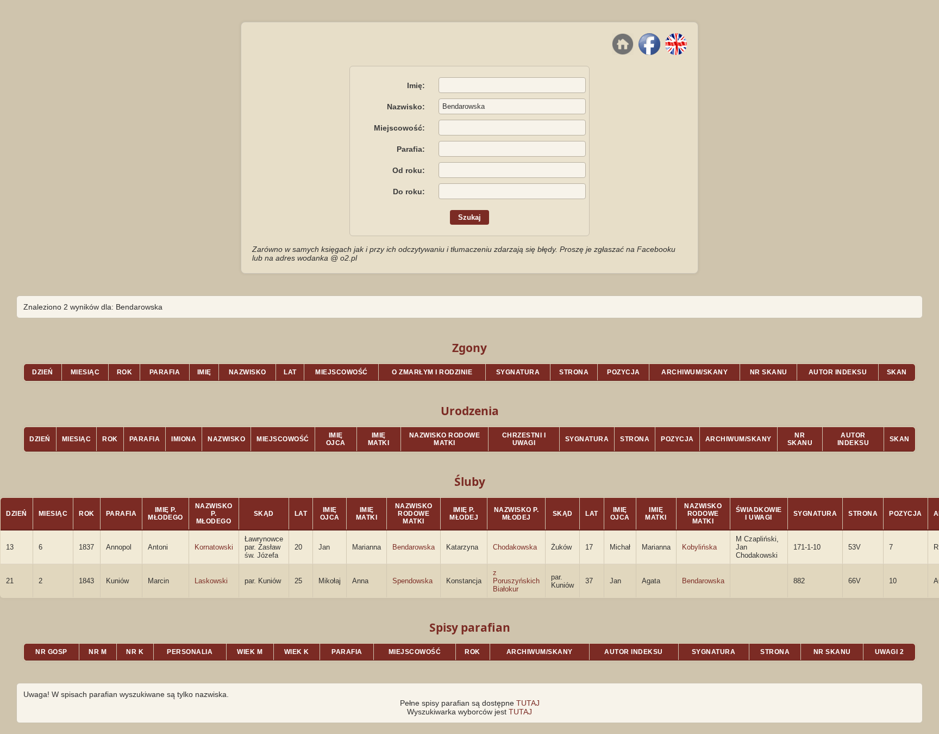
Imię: (416, 85)
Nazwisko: (406, 106)
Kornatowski (214, 547)
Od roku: (408, 170)
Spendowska (412, 581)
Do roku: (409, 191)
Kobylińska (699, 547)
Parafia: (411, 149)
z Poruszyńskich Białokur (516, 581)
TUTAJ (528, 703)
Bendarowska (413, 547)
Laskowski (211, 581)
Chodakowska (515, 547)
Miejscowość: (399, 128)
